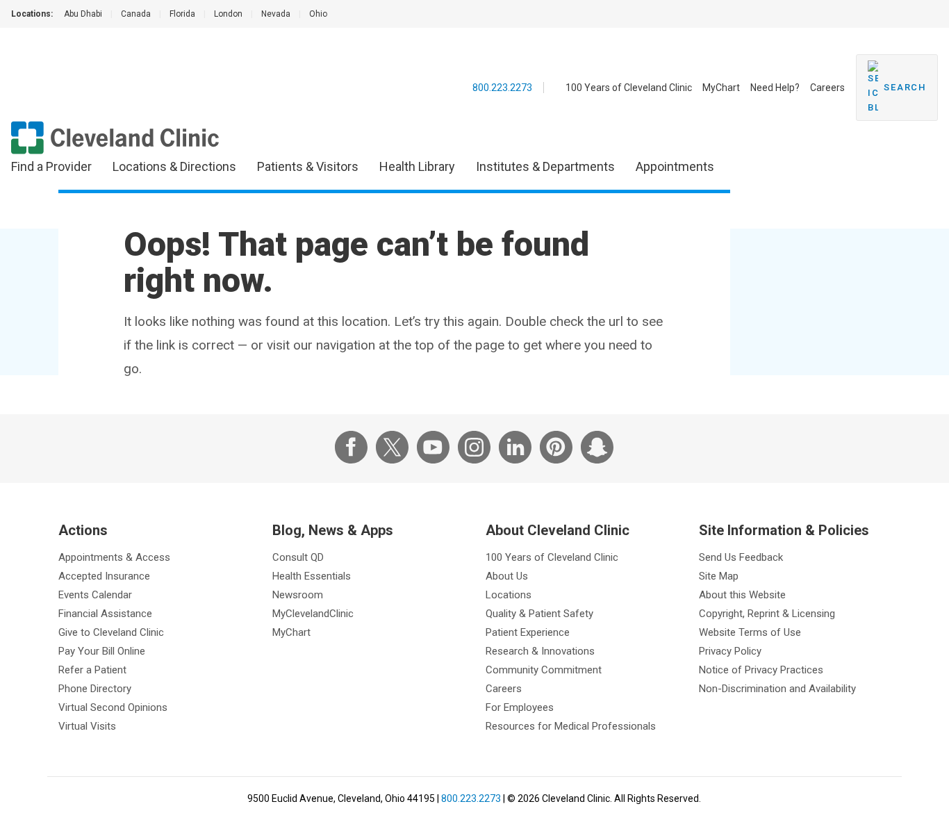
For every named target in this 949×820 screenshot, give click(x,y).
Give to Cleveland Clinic (111, 632)
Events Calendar (95, 595)
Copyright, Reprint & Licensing (767, 613)
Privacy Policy (730, 651)
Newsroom (297, 595)
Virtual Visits (87, 726)
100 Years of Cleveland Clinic (629, 87)
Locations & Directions (174, 166)
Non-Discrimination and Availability (777, 688)
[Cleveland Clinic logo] (115, 137)
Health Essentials (311, 576)
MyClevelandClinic (313, 613)
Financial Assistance (105, 613)
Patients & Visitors (307, 166)
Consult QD (298, 557)
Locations (508, 595)
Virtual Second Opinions (112, 707)
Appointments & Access (114, 557)
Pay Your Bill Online (101, 651)
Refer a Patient (92, 670)
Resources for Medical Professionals (571, 726)
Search (905, 87)
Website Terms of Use (750, 632)
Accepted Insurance (104, 576)
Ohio (318, 14)
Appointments (675, 166)
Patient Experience (528, 632)
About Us (507, 576)
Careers (827, 87)
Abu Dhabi (83, 14)
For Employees (520, 707)
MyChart (721, 87)
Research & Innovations (540, 651)
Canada (136, 14)
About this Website (742, 595)
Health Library (417, 166)
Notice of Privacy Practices (761, 670)
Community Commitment (544, 670)
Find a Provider (51, 166)
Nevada (275, 14)
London (228, 14)
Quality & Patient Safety (539, 613)
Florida (182, 14)
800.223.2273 (502, 87)
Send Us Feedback (741, 557)
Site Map (718, 576)
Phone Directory (94, 688)
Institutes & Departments (545, 166)
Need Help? (775, 87)
